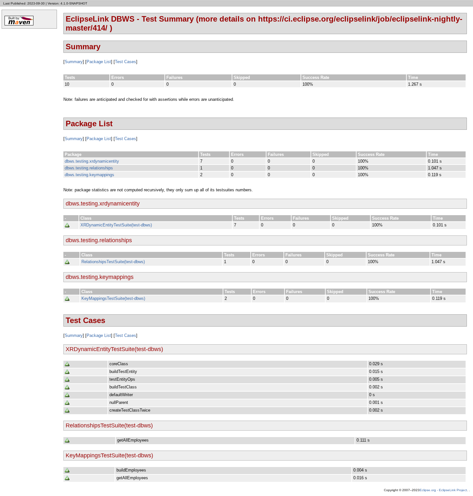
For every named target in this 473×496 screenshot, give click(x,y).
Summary (74, 61)
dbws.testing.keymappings (89, 174)
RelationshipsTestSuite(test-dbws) (113, 261)
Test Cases (125, 61)
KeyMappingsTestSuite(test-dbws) (113, 298)
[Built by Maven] (19, 25)
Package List (99, 61)
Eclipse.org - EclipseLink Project (443, 490)
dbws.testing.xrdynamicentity (92, 161)
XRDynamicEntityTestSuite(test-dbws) (116, 225)
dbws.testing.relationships (89, 168)
